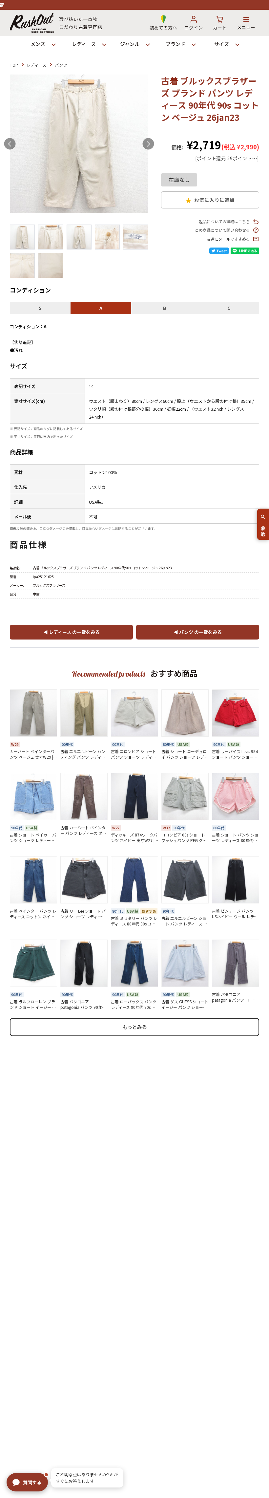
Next (148, 144)
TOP (14, 65)
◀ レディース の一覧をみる (71, 632)
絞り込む (263, 528)
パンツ (61, 65)
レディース (37, 65)
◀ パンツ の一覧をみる (198, 632)
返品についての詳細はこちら (224, 221)
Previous (10, 144)
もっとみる (134, 1027)
